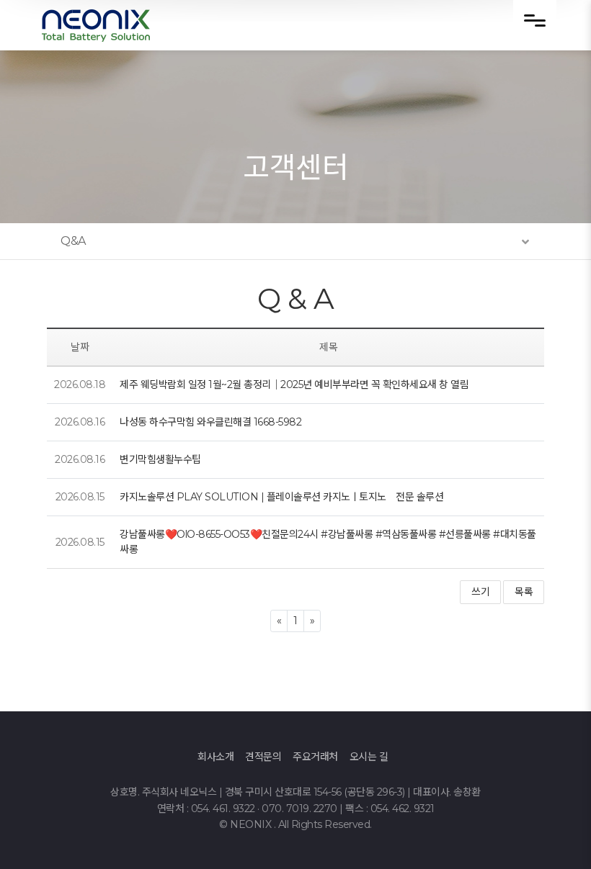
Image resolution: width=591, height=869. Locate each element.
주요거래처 (315, 756)
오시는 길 (369, 756)
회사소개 (215, 756)
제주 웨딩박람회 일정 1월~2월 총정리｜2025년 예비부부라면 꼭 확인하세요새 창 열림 (294, 384)
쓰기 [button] (480, 591)
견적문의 (263, 756)
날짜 (80, 347)
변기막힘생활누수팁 (160, 459)
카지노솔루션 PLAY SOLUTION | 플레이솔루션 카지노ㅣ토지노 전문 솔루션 (281, 496)
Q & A (295, 298)
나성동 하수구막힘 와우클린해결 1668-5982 (210, 421)
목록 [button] (524, 591)
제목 (328, 347)
